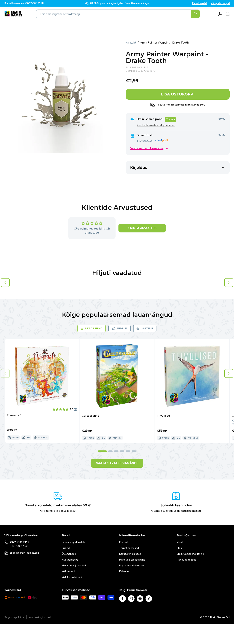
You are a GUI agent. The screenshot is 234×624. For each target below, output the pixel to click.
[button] (228, 373)
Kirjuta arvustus (142, 228)
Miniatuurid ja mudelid (74, 565)
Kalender (124, 571)
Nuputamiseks (70, 559)
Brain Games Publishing (190, 554)
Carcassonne (90, 416)
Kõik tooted (68, 571)
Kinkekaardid (199, 3)
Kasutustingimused (130, 554)
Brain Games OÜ (220, 617)
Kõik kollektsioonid (72, 577)
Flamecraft (14, 415)
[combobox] (118, 14)
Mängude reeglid (220, 3)
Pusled (66, 548)
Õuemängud (69, 554)
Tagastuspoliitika (14, 617)
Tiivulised (163, 416)
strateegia (94, 328)
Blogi (179, 548)
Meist (180, 542)
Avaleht (131, 43)
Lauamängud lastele (74, 542)
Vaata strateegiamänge (117, 463)
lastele (147, 328)
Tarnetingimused (129, 548)
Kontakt (123, 542)
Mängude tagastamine (132, 559)
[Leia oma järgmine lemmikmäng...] (195, 14)
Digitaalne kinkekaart (131, 565)
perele (121, 328)
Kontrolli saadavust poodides (156, 125)
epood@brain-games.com (24, 553)
